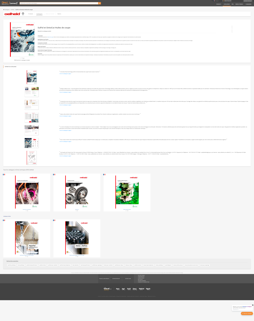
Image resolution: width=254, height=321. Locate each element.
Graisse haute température (148, 265)
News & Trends (239, 4)
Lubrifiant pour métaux (119, 265)
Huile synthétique (21, 265)
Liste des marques (141, 275)
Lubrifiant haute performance (31, 265)
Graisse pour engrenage (204, 265)
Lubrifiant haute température (65, 265)
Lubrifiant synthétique (12, 265)
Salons (59, 14)
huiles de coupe (50, 37)
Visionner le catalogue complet (23, 60)
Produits (218, 4)
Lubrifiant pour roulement (52, 265)
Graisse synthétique (159, 265)
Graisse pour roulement (108, 265)
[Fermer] (253, 305)
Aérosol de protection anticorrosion (191, 265)
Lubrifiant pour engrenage (97, 265)
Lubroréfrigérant (168, 265)
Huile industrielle (75, 265)
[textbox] (59, 3)
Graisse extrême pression (178, 265)
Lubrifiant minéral (42, 265)
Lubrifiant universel (137, 265)
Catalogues (227, 4)
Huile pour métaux (128, 265)
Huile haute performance (85, 265)
